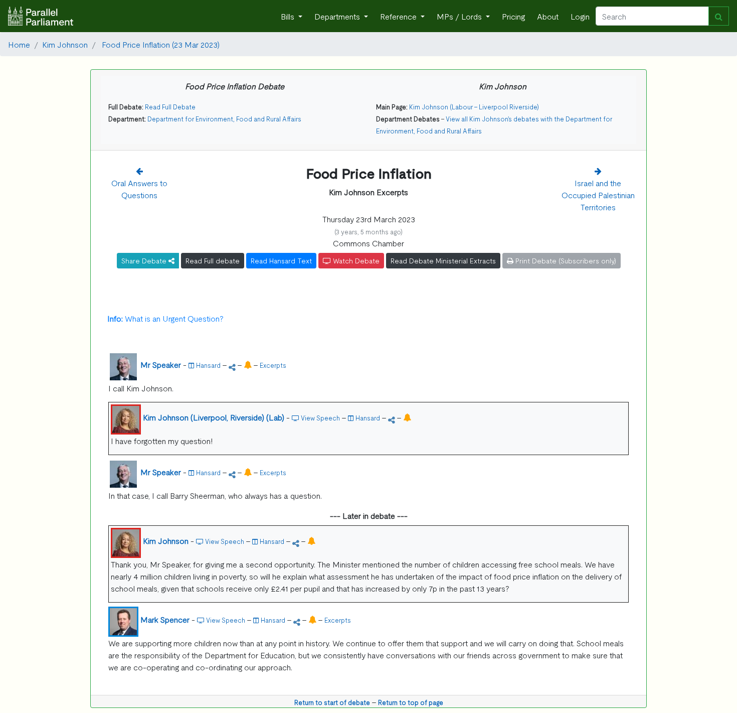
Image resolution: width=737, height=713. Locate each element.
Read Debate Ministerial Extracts (443, 260)
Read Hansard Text (281, 260)
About (548, 16)
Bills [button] (288, 16)
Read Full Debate (170, 106)
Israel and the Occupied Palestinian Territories (598, 194)
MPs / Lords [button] (460, 16)
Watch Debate (355, 260)
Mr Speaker (160, 364)
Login (580, 16)
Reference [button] (399, 16)
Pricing (513, 16)
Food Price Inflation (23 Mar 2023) (160, 44)
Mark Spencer (165, 619)
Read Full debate (213, 260)
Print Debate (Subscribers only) (564, 260)
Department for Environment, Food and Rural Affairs (224, 118)
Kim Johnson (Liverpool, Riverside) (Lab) (213, 416)
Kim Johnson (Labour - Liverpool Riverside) (474, 106)
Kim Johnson (65, 44)
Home (19, 44)
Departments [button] (338, 16)
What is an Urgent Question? (165, 318)
